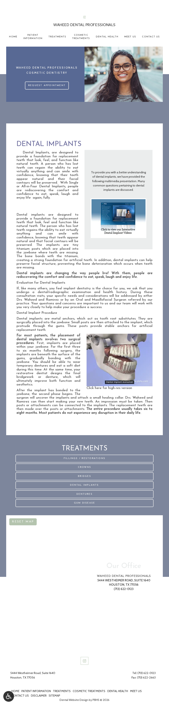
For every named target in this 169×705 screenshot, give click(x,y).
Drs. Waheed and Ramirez (37, 299)
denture (52, 377)
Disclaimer (39, 695)
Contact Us (151, 37)
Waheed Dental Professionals (124, 576)
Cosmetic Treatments (89, 691)
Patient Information (36, 691)
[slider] (119, 383)
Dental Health (107, 37)
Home (13, 37)
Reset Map (23, 521)
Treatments (57, 37)
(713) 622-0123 (84, 11)
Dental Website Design (74, 700)
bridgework (25, 377)
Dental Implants (36, 152)
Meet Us (130, 37)
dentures (41, 365)
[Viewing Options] (8, 696)
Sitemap (54, 695)
